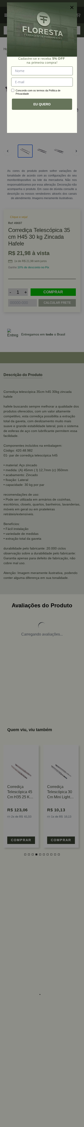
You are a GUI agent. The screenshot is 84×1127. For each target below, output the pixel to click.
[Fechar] (72, 7)
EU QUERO (42, 104)
